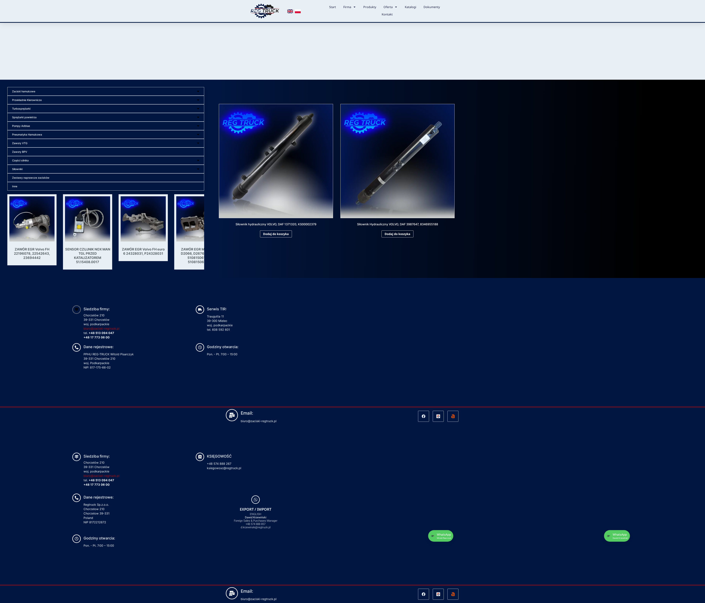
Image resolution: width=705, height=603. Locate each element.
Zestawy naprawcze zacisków (30, 177)
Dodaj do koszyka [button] (276, 234)
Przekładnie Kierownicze (27, 100)
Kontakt (387, 14)
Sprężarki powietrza (24, 117)
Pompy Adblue (21, 125)
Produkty (369, 7)
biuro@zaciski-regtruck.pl (101, 463)
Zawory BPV (19, 151)
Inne (14, 186)
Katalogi (410, 7)
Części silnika (20, 160)
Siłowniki (17, 169)
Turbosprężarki (21, 108)
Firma (347, 7)
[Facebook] (423, 551)
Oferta (388, 7)
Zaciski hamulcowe (23, 91)
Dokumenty (432, 7)
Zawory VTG (19, 143)
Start (332, 7)
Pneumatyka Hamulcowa (27, 134)
